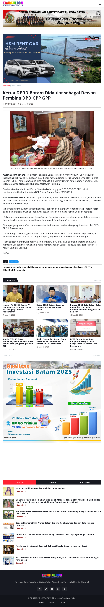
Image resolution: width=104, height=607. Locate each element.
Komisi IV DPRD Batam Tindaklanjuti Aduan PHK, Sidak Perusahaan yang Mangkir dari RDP (18, 342)
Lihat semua (97, 280)
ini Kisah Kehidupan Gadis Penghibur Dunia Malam (40, 488)
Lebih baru (8, 356)
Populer (19, 482)
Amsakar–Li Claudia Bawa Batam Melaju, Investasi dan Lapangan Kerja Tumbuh (55, 534)
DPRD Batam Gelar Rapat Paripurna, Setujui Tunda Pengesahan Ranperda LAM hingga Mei (83, 342)
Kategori (85, 482)
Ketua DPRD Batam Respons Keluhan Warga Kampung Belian (50, 307)
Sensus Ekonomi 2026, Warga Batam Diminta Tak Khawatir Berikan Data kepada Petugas (55, 524)
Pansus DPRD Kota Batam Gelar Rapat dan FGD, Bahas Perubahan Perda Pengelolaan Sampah (85, 308)
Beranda (6, 85)
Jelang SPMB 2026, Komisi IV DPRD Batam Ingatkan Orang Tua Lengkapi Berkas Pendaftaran (17, 308)
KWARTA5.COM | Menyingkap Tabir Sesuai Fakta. (57, 598)
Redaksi (52, 602)
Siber (63, 602)
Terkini (52, 482)
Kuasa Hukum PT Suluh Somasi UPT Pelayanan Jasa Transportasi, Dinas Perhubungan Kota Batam (57, 558)
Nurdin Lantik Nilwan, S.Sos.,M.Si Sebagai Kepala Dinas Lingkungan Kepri (51, 546)
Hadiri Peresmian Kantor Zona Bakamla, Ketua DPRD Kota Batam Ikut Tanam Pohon (51, 341)
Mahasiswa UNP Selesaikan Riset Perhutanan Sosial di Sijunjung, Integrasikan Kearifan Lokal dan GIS (58, 512)
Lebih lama (96, 356)
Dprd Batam (16, 85)
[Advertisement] (23, 462)
